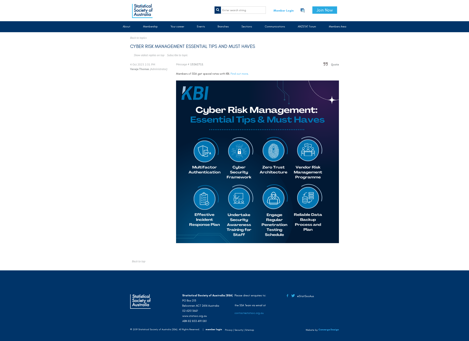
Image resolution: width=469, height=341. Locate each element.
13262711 (196, 64)
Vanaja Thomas (139, 69)
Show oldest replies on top (149, 55)
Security (238, 330)
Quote (335, 64)
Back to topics (138, 38)
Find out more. (240, 73)
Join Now (325, 10)
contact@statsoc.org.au (249, 313)
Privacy (228, 330)
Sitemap (249, 330)
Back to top (138, 261)
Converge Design (328, 329)
